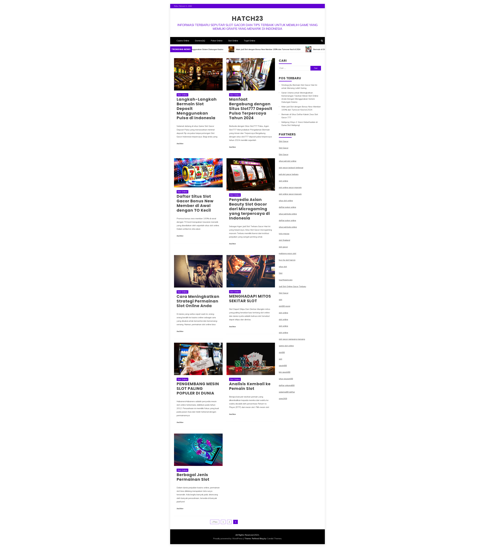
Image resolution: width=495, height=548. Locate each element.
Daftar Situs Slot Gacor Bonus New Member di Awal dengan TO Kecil (195, 203)
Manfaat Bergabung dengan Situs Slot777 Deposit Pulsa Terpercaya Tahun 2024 (250, 109)
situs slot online (286, 200)
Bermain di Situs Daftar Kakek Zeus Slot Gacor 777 (292, 49)
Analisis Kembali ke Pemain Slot (250, 386)
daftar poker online (287, 207)
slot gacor (283, 247)
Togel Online (249, 40)
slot (280, 299)
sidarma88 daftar (287, 392)
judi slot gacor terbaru (288, 174)
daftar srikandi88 (287, 385)
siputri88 (283, 365)
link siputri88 (284, 372)
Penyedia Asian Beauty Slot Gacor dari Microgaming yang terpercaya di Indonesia (249, 209)
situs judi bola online (288, 214)
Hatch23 (247, 18)
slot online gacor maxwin (290, 187)
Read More (180, 144)
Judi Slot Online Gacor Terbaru (292, 286)
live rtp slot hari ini (287, 260)
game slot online (286, 345)
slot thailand (284, 240)
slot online (283, 181)
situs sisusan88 (286, 378)
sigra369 (283, 398)
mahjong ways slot (287, 253)
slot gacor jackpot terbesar (291, 167)
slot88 (282, 352)
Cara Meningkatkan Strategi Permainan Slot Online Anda (198, 301)
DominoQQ (200, 40)
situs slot (283, 266)
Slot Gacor (283, 141)
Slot (280, 273)
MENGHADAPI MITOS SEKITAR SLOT (250, 298)
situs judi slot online (287, 161)
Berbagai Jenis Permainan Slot (193, 477)
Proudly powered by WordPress (228, 538)
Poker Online (216, 40)
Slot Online (233, 40)
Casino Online (183, 40)
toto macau (284, 233)
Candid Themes (274, 538)
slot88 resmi (284, 306)
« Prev (215, 522)
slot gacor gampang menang (292, 339)
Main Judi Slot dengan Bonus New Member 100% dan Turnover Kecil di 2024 (226, 49)
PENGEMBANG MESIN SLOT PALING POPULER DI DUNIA (198, 388)
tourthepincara (285, 280)
